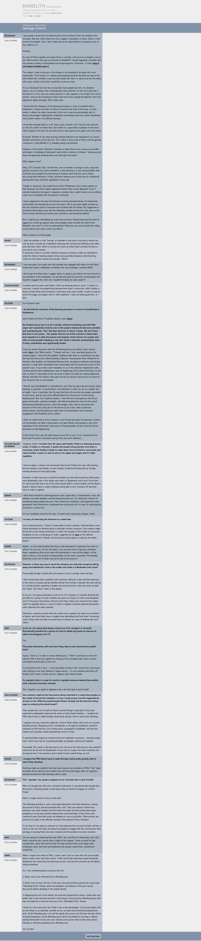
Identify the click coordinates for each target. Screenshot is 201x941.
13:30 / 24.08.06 (11, 524)
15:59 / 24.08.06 (11, 700)
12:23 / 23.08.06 (11, 269)
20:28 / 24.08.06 (11, 764)
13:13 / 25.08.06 (11, 842)
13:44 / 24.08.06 (11, 569)
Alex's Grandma (11, 695)
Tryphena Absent (12, 285)
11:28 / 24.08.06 (11, 308)
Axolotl (8, 240)
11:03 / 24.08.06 (11, 290)
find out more (56, 13)
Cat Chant (9, 303)
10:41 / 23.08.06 (11, 41)
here (70, 318)
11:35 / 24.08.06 (11, 500)
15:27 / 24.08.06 (11, 633)
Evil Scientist (10, 35)
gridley (7, 855)
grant (7, 628)
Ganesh (8, 495)
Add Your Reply (93, 936)
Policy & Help (40, 25)
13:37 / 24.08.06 (11, 551)
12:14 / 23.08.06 (11, 245)
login (31, 16)
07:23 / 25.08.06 (11, 785)
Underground (28, 25)
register (38, 16)
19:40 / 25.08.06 (11, 860)
